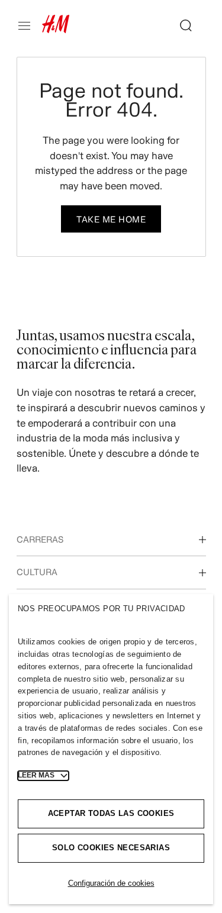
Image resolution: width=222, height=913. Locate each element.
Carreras (40, 539)
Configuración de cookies (111, 883)
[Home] (55, 30)
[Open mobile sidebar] (29, 25)
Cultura (37, 572)
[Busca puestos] (181, 25)
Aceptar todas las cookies (111, 813)
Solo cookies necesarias (111, 847)
